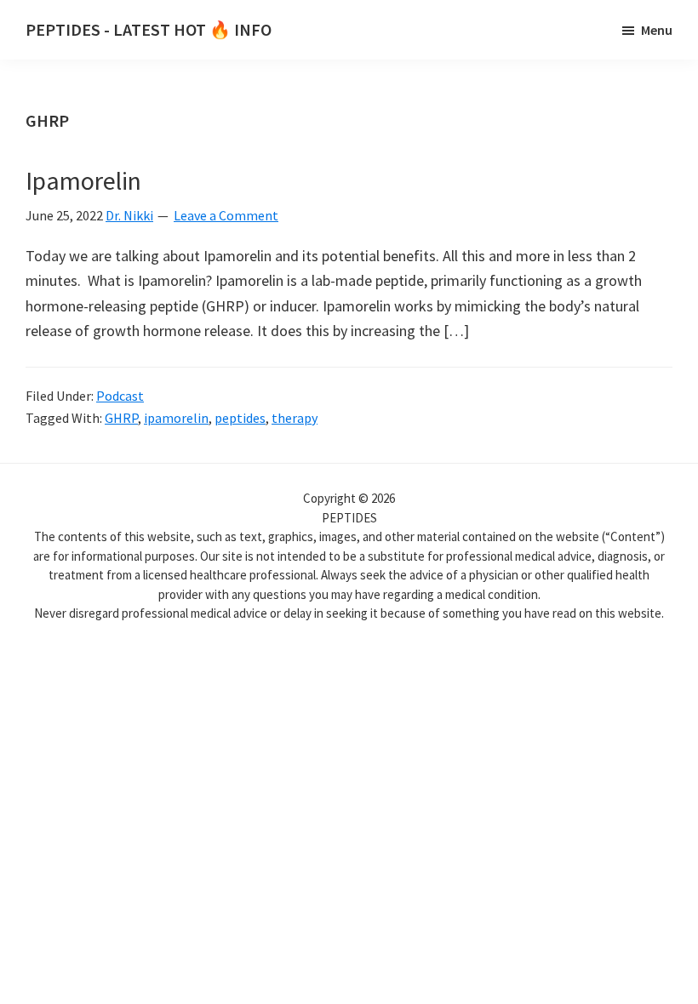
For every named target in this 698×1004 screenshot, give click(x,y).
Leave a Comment (226, 215)
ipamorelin (176, 417)
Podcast (120, 395)
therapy (295, 417)
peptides (240, 417)
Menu (656, 29)
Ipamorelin (83, 180)
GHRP (121, 417)
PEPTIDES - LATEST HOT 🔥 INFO (149, 29)
